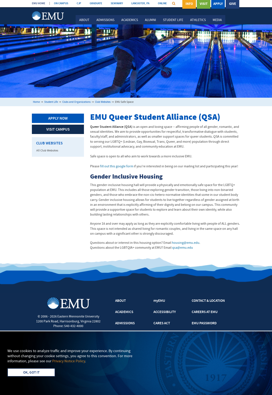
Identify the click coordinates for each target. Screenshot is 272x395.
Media (217, 20)
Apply (218, 4)
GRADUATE (96, 3)
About (84, 20)
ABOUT (120, 301)
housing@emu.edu (185, 243)
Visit (204, 4)
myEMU (159, 301)
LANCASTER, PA (140, 3)
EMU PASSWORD (204, 323)
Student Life (173, 20)
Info (189, 4)
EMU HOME (38, 3)
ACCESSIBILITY (164, 312)
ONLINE (162, 3)
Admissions (105, 20)
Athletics (198, 20)
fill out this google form (116, 166)
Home (36, 102)
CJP (79, 3)
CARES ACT (161, 323)
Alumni (150, 20)
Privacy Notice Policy (68, 361)
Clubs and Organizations (76, 102)
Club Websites (102, 102)
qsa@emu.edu (182, 248)
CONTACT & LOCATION (208, 301)
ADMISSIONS (125, 323)
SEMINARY (117, 3)
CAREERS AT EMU (205, 312)
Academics (129, 20)
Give (232, 4)
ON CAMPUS (61, 3)
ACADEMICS (124, 312)
